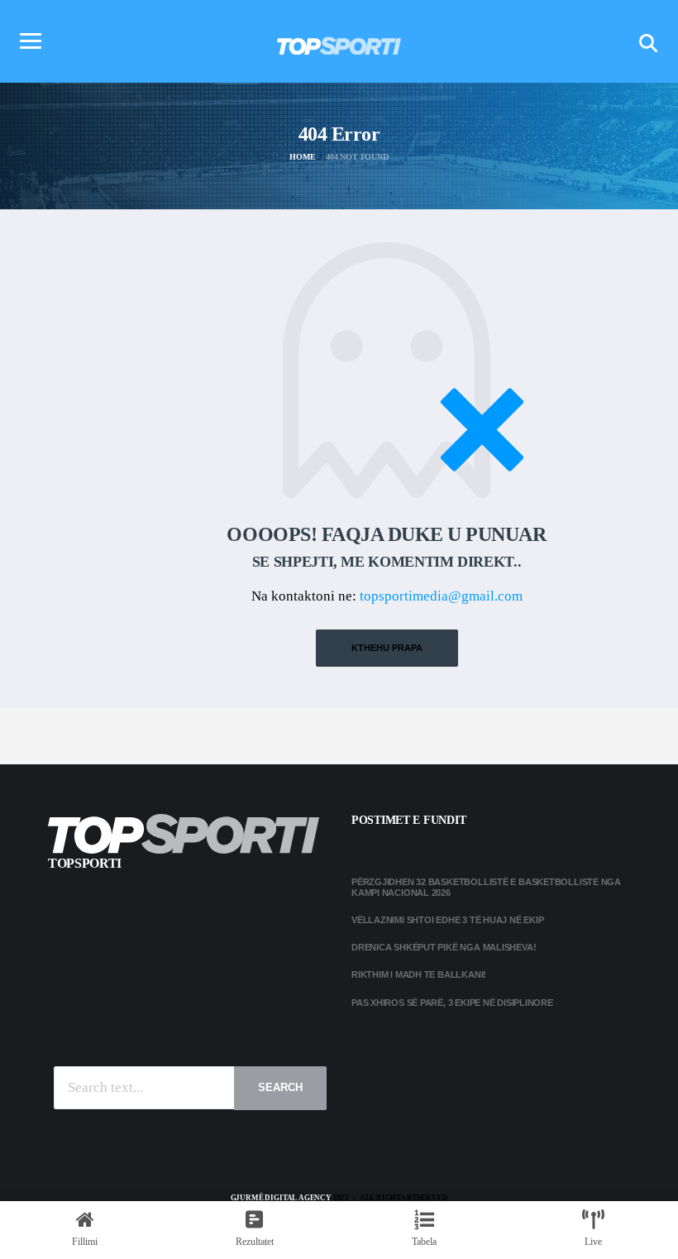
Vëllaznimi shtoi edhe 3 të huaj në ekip (447, 920)
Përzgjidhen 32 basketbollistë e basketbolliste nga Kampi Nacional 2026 (486, 887)
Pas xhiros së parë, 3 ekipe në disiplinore (452, 1003)
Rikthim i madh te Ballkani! (418, 974)
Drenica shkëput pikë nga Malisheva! (443, 947)
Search (280, 1087)
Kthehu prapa (387, 648)
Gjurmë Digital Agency (281, 1198)
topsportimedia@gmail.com (441, 596)
